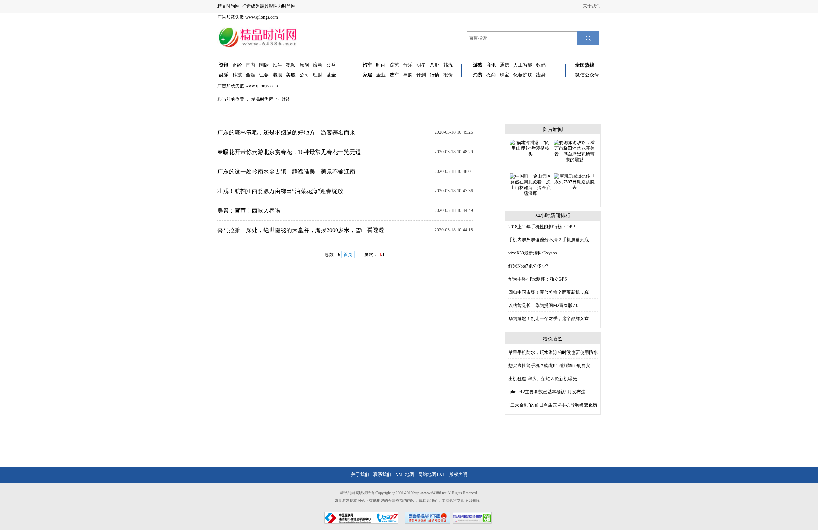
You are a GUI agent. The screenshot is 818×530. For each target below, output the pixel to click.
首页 (347, 254)
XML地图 (404, 474)
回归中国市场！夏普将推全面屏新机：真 (548, 292)
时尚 (381, 65)
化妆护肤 (522, 74)
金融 (250, 74)
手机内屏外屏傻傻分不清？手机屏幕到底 (548, 239)
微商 (491, 74)
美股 (291, 74)
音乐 (408, 65)
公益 (331, 65)
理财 (317, 74)
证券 (264, 74)
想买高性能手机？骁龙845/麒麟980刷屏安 (549, 365)
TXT (440, 474)
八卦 (434, 65)
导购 (408, 74)
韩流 (448, 65)
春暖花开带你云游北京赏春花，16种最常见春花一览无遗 (289, 152)
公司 (304, 74)
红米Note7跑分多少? (528, 266)
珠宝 (504, 74)
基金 (331, 74)
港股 (277, 74)
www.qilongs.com (261, 17)
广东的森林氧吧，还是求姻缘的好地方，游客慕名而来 (286, 132)
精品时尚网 (262, 99)
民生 (277, 65)
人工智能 (522, 65)
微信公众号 (587, 74)
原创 (304, 65)
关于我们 (592, 6)
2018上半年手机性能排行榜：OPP (541, 226)
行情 (434, 74)
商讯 (491, 65)
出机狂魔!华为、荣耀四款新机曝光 (542, 378)
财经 (237, 65)
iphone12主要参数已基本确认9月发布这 (546, 391)
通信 (504, 65)
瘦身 (541, 74)
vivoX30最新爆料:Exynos (532, 253)
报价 (448, 74)
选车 (394, 74)
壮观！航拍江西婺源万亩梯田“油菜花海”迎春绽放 (280, 191)
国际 (264, 65)
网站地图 (427, 474)
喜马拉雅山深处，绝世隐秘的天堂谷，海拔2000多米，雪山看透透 (300, 230)
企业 (381, 74)
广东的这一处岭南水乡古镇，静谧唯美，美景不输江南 (286, 171)
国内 (250, 65)
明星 (421, 65)
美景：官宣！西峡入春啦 (249, 210)
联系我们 (382, 474)
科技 (237, 74)
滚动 (317, 65)
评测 (421, 74)
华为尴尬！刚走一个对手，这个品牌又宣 (548, 318)
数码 (541, 65)
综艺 (394, 65)
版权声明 (458, 474)
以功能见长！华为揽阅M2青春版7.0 (543, 305)
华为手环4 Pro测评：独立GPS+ (538, 279)
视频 (291, 65)
